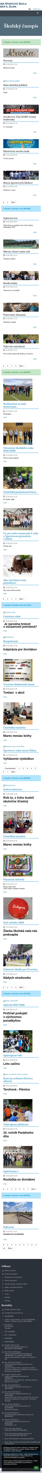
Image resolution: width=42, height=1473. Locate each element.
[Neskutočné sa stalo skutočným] (21, 390)
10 (4, 1248)
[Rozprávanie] (21, 637)
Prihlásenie (36, 9)
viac (35, 73)
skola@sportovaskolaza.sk (14, 1313)
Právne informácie (11, 1280)
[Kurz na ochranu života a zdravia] (21, 1074)
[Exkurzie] (21, 1213)
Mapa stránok (9, 1290)
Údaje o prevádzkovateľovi (14, 1287)
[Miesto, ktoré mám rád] (21, 243)
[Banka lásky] (21, 275)
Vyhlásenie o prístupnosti (13, 1277)
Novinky (7, 1301)
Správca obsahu (10, 1270)
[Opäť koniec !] (21, 1157)
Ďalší (13, 202)
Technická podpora (11, 1274)
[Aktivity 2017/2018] (21, 1001)
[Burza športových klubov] (21, 175)
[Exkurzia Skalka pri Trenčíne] (21, 955)
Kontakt (7, 1297)
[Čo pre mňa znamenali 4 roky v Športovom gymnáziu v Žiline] (21, 519)
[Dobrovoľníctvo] (21, 785)
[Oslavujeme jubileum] (21, 1110)
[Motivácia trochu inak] (21, 143)
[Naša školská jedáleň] (21, 81)
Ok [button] (36, 1468)
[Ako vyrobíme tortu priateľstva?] (21, 566)
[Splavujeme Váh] (21, 1041)
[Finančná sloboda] (21, 865)
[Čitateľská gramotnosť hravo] (21, 478)
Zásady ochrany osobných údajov (16, 1284)
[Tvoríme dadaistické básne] (21, 670)
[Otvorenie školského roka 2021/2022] (21, 434)
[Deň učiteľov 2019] (21, 908)
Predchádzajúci (10, 768)
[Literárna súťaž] (21, 612)
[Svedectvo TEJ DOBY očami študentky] (21, 109)
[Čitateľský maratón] (21, 713)
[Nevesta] (21, 53)
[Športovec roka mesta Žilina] (21, 746)
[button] (29, 9)
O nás (7, 1294)
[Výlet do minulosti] (21, 338)
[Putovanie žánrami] (21, 307)
